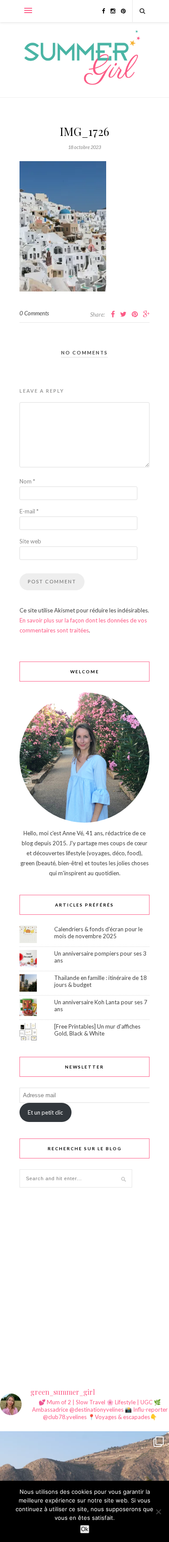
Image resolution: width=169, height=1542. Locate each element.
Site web (30, 541)
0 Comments (34, 313)
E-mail (29, 511)
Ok (84, 1529)
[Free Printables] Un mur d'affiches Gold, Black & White (97, 1030)
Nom (27, 481)
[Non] (158, 1511)
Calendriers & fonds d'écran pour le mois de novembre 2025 (98, 933)
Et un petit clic (45, 1112)
